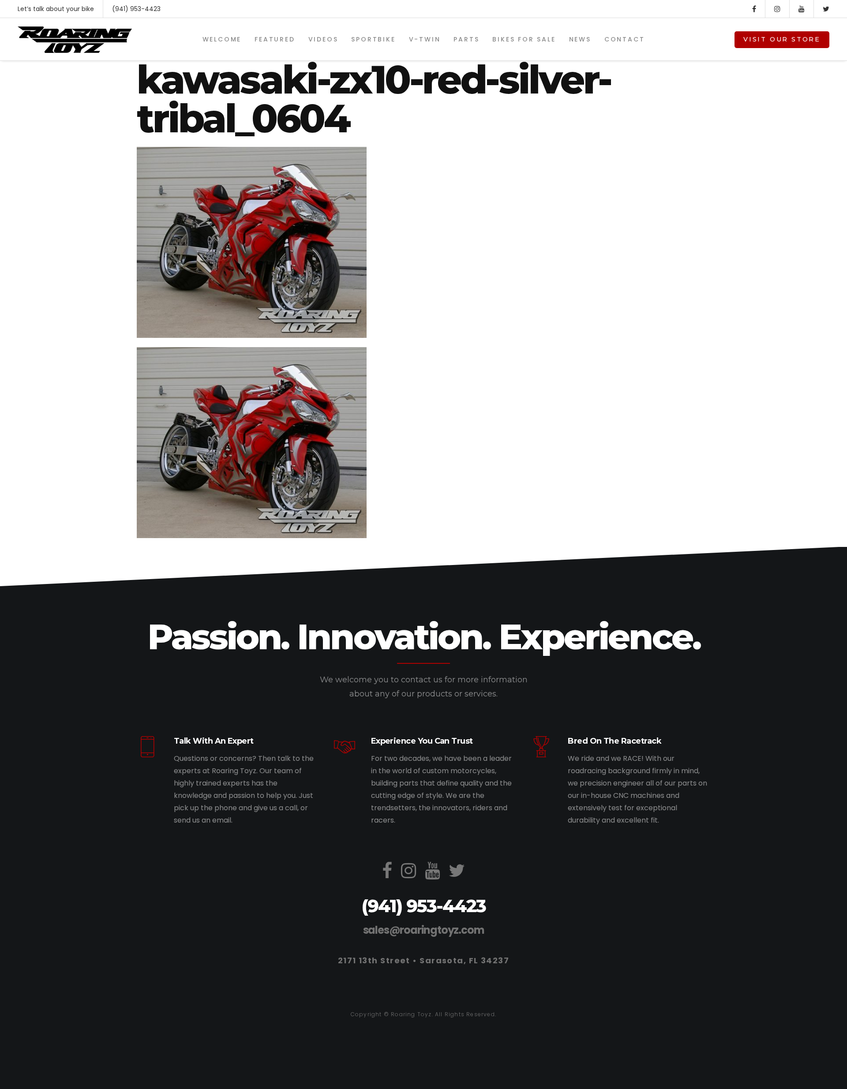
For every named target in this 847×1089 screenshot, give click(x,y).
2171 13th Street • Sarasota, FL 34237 (423, 960)
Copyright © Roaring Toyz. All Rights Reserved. (423, 1014)
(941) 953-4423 (136, 8)
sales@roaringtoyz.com (423, 930)
